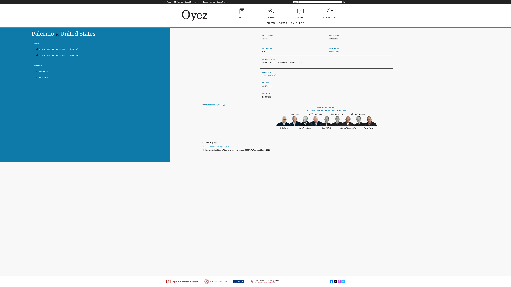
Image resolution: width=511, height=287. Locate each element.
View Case (43, 77)
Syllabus (43, 71)
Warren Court (334, 52)
